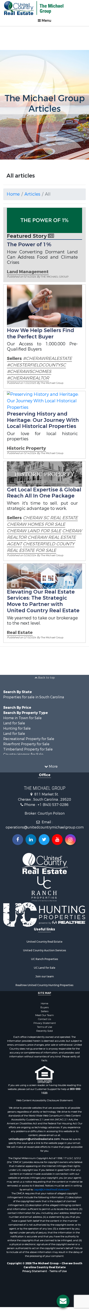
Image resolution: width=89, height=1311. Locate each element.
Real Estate (20, 633)
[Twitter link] (44, 839)
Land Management (28, 272)
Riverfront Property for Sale (26, 744)
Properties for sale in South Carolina (33, 697)
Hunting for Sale (17, 728)
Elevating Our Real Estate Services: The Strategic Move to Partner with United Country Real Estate (43, 601)
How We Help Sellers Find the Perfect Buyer (40, 333)
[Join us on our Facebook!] (17, 839)
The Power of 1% (29, 244)
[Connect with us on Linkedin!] (30, 839)
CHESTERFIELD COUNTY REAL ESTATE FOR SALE (40, 547)
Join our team (44, 976)
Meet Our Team (44, 1015)
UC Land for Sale (44, 968)
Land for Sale (14, 723)
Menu (46, 20)
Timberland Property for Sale (28, 749)
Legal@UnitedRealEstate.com (51, 1189)
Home (13, 194)
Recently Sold (44, 1031)
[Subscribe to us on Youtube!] (57, 839)
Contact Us (44, 1019)
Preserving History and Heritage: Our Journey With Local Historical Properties (43, 420)
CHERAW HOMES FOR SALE (36, 524)
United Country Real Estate (44, 941)
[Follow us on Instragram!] (70, 839)
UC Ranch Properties (44, 959)
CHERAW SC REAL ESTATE (50, 518)
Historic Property (26, 448)
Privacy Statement (44, 1023)
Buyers (44, 1007)
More (53, 766)
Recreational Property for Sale (28, 739)
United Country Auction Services (44, 950)
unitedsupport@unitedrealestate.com (34, 1139)
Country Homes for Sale (23, 754)
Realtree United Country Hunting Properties (44, 985)
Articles (32, 194)
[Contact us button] (63, 1301)
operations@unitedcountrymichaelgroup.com (45, 827)
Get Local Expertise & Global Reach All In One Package (44, 492)
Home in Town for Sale (22, 718)
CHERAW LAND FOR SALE (34, 531)
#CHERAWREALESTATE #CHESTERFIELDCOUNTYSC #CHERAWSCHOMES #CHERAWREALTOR (39, 368)
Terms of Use (44, 1027)
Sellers (14, 358)
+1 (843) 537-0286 (53, 804)
